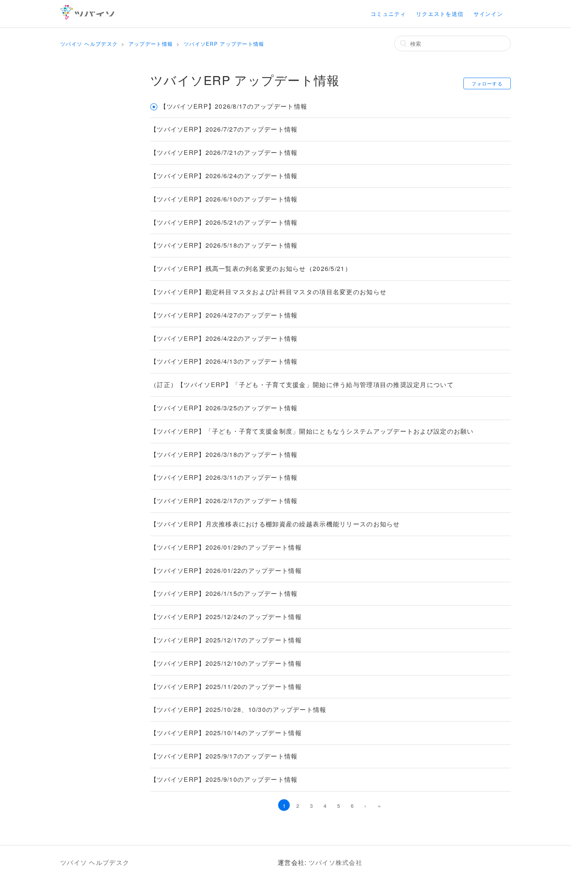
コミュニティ (388, 13)
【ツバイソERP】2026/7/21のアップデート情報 (224, 152)
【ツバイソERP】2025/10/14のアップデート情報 (226, 732)
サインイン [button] (488, 13)
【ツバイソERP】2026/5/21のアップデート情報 (224, 222)
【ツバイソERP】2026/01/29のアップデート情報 (226, 547)
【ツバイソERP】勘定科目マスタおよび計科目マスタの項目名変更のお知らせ (268, 291)
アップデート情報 (151, 43)
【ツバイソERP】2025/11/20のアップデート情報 (226, 686)
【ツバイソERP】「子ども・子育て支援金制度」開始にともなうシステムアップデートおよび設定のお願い (312, 431)
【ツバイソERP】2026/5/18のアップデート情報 (224, 245)
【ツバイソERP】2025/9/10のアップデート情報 (224, 779)
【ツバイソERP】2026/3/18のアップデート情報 (224, 454)
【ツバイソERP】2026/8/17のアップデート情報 (234, 106)
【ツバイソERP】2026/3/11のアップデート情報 (224, 477)
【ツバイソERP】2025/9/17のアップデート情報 (224, 756)
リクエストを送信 (439, 13)
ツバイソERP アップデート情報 (224, 43)
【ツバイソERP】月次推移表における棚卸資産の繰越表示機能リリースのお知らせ (275, 523)
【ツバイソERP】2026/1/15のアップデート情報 (224, 593)
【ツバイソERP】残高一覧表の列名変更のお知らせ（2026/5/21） (251, 268)
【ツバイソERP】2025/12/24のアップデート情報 (226, 616)
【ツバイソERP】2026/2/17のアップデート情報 (224, 500)
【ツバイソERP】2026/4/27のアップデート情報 (224, 315)
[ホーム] (87, 16)
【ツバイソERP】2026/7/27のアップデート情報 (224, 129)
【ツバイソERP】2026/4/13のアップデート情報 (224, 361)
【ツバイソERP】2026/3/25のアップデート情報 (224, 407)
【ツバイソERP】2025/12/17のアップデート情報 (226, 639)
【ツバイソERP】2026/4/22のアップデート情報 (224, 338)
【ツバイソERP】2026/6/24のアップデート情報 (224, 175)
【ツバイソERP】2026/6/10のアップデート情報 (224, 198)
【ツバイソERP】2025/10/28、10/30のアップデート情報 (238, 709)
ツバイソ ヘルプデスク (89, 43)
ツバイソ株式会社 (335, 862)
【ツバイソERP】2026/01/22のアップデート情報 (226, 570)
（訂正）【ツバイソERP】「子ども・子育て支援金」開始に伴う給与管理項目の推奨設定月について (302, 384)
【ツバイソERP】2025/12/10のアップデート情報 (226, 663)
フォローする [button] (487, 83)
